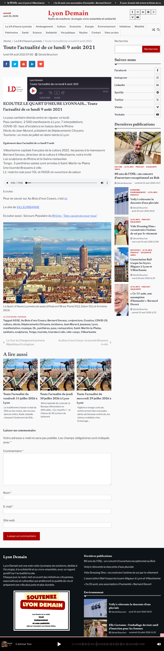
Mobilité (139, 26)
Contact (96, 32)
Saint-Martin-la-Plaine (87, 328)
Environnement (106, 26)
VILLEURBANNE (28, 207)
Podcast (140, 167)
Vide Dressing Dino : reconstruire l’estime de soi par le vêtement (143, 230)
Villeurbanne (88, 332)
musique (26, 328)
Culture (61, 26)
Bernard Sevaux (57, 320)
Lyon (95, 324)
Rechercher (121, 41)
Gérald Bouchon (48, 54)
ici (65, 198)
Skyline (83, 32)
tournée (42, 332)
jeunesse (85, 324)
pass (53, 328)
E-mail (8, 506)
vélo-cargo (73, 332)
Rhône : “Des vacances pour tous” (74, 215)
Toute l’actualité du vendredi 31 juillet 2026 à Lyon (20, 398)
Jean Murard (71, 324)
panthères (43, 328)
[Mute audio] (43, 93)
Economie (75, 26)
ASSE (16, 320)
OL (34, 328)
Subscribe (45, 97)
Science (37, 32)
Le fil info (129, 167)
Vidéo (117, 169)
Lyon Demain (68, 13)
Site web (9, 520)
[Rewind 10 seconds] (51, 93)
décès (16, 324)
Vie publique (68, 32)
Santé (25, 32)
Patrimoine (11, 32)
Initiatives (125, 26)
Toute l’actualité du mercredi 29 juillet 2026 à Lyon (94, 398)
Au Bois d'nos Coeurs (33, 320)
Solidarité (51, 32)
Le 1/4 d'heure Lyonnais (14, 317)
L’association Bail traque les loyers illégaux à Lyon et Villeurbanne (122, 578)
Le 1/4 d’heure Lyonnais (18, 26)
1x (57, 93)
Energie (89, 26)
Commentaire (13, 451)
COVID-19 (101, 320)
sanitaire (8, 332)
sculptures (21, 332)
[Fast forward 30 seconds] (65, 93)
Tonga (32, 332)
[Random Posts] (153, 29)
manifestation (11, 328)
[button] (59, 644)
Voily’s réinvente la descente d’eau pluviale (109, 566)
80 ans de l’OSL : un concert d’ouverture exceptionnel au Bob (119, 561)
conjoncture (75, 320)
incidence (57, 324)
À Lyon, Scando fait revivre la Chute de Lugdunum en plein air (112, 3)
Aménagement (44, 26)
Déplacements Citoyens (35, 324)
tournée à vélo (56, 332)
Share (57, 97)
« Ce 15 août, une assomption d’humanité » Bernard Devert (45, 3)
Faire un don (112, 32)
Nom (7, 492)
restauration (65, 328)
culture (7, 324)
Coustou (89, 320)
